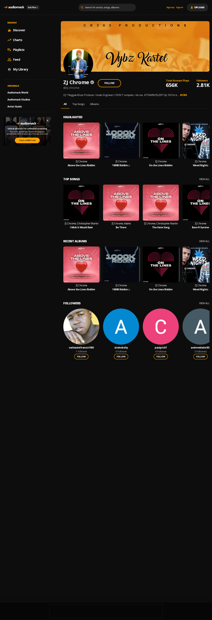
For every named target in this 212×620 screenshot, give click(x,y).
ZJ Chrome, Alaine (121, 223)
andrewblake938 (200, 347)
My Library (20, 69)
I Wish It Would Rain (81, 227)
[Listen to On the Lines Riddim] (161, 141)
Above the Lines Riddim (81, 165)
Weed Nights (200, 165)
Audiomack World (17, 92)
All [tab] (65, 104)
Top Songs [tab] (78, 104)
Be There (121, 227)
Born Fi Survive (200, 227)
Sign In (179, 7)
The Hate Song (161, 227)
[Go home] (14, 7)
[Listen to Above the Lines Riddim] (81, 141)
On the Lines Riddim (161, 165)
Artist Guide (14, 106)
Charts (17, 40)
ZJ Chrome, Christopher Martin (81, 223)
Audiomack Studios (18, 99)
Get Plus (33, 7)
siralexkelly (121, 347)
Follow (109, 83)
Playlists (19, 50)
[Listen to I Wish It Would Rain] (81, 203)
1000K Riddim (120, 165)
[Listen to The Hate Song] (161, 203)
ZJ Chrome (81, 161)
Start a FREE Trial (27, 140)
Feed (16, 60)
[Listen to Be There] (121, 203)
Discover (19, 30)
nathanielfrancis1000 (81, 347)
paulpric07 (161, 347)
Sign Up (170, 7)
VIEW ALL (204, 179)
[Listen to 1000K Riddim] (121, 141)
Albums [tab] (94, 104)
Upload (199, 7)
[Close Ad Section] (47, 120)
